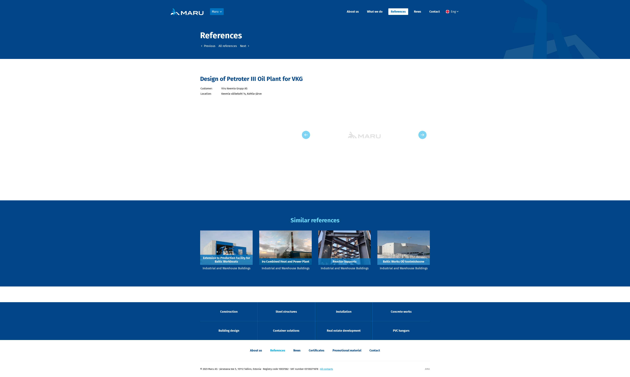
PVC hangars (401, 330)
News (417, 11)
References (398, 11)
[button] (452, 11)
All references (228, 46)
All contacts (326, 369)
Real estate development (344, 330)
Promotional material (347, 350)
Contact (434, 11)
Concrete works (401, 311)
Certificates (316, 350)
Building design (229, 330)
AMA (427, 369)
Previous (209, 46)
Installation (343, 311)
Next (243, 46)
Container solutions (286, 330)
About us (353, 11)
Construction (229, 311)
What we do (375, 11)
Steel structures (286, 311)
